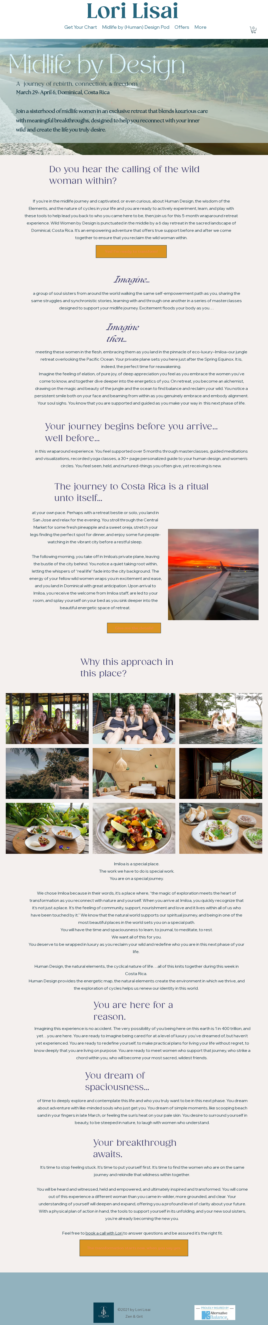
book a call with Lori (104, 1233)
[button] (254, 30)
